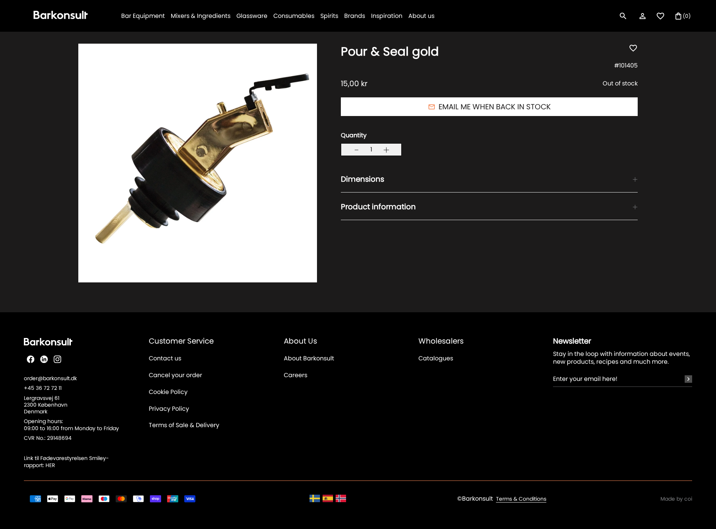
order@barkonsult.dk (50, 378)
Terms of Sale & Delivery (184, 425)
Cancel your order (175, 375)
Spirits (329, 16)
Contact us (165, 359)
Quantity (354, 135)
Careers (295, 375)
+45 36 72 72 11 (43, 388)
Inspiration (386, 16)
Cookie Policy (168, 392)
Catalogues (435, 359)
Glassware (251, 16)
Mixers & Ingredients (200, 16)
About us (421, 16)
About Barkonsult (309, 359)
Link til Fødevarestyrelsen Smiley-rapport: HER (66, 461)
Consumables (293, 16)
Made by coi (676, 498)
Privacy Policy (169, 409)
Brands (354, 16)
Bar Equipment (143, 16)
